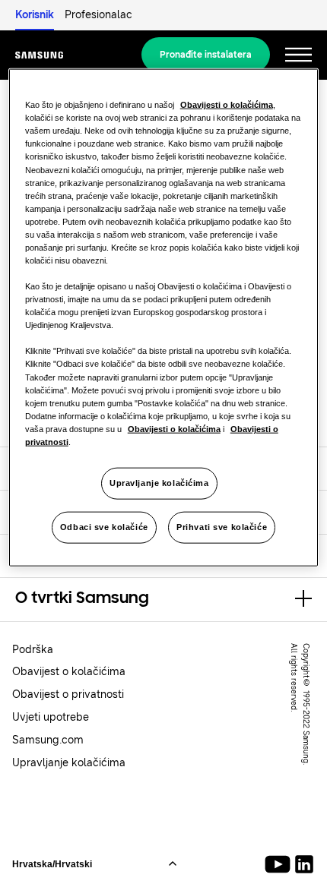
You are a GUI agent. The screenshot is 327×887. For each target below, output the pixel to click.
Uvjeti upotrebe (50, 717)
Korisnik (34, 14)
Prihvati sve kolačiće (221, 526)
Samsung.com (48, 740)
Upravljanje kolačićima (159, 483)
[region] (163, 317)
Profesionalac (98, 14)
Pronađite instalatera (206, 54)
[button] (163, 599)
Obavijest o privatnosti (68, 694)
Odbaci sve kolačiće (104, 526)
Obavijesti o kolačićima (226, 104)
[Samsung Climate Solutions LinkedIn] (304, 864)
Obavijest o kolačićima (68, 671)
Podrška (32, 649)
